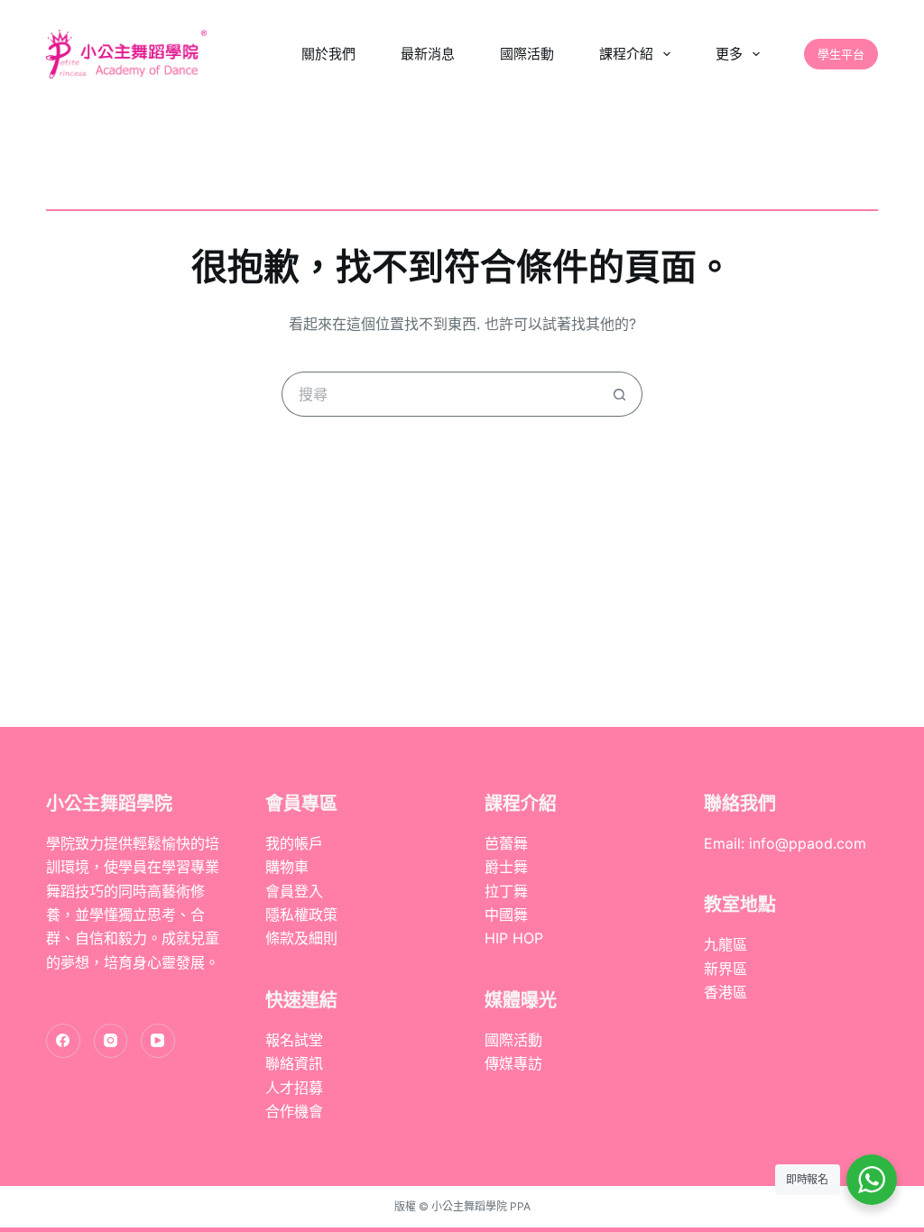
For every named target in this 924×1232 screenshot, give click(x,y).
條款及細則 (301, 938)
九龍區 (725, 944)
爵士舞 (506, 867)
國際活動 (513, 1040)
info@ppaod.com (807, 843)
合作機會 (294, 1111)
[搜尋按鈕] (619, 394)
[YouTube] (158, 1041)
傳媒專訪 (513, 1063)
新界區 (725, 969)
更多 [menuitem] (729, 53)
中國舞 (506, 915)
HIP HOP (514, 938)
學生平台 (841, 54)
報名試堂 (294, 1040)
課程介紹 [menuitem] (626, 53)
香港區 (725, 992)
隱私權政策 (301, 915)
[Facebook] (63, 1041)
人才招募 (294, 1088)
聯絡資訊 (294, 1063)
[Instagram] (111, 1041)
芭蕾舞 (506, 843)
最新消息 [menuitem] (428, 53)
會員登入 (294, 891)
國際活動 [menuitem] (527, 53)
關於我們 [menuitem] (328, 53)
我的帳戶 (294, 843)
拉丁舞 (506, 891)
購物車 (287, 867)
